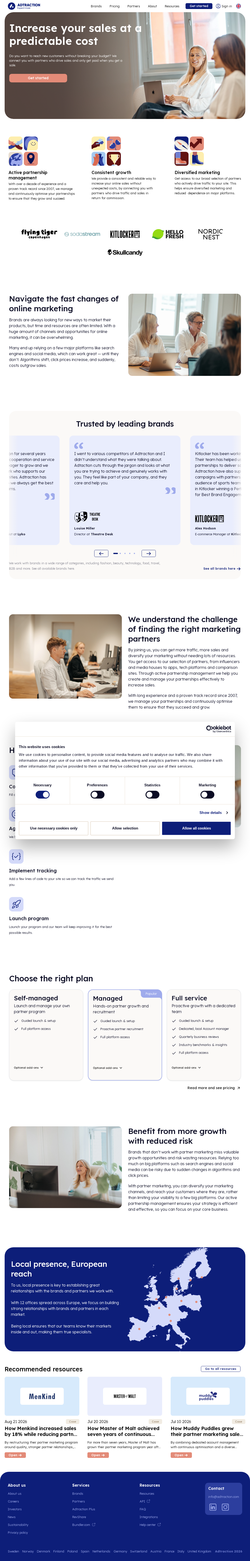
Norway (28, 1551)
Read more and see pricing (211, 1088)
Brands (96, 6)
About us (14, 1493)
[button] (115, 553)
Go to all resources (220, 1369)
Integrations (149, 1517)
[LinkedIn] (213, 1507)
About (152, 6)
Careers (13, 1501)
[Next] (149, 553)
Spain (85, 1551)
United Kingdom (199, 1551)
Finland (58, 1551)
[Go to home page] (24, 6)
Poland (72, 1551)
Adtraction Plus (83, 1509)
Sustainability (18, 1525)
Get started (199, 6)
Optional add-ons (26, 1067)
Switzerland (138, 1551)
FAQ (143, 1509)
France (169, 1551)
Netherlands (101, 1551)
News (12, 1517)
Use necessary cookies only (53, 828)
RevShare (79, 1517)
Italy (180, 1551)
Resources (172, 6)
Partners (133, 6)
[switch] (97, 795)
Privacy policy (18, 1532)
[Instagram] (225, 1507)
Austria (155, 1551)
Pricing (115, 6)
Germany (120, 1551)
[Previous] (101, 553)
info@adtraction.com (223, 1497)
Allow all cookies (196, 828)
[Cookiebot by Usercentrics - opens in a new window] (209, 729)
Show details (210, 812)
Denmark (43, 1551)
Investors (15, 1509)
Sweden (13, 1551)
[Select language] (238, 6)
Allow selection (125, 828)
